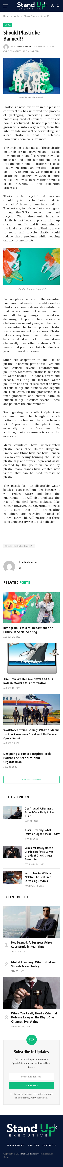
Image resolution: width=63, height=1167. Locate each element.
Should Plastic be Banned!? (19, 546)
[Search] (58, 6)
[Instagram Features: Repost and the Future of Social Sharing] (31, 607)
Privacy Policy (29, 1097)
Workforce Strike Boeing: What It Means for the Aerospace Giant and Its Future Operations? (31, 734)
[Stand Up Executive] (31, 6)
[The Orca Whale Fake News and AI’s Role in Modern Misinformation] (31, 658)
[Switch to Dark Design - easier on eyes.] (52, 5)
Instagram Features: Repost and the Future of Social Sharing (28, 630)
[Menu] (5, 6)
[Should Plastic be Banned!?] (31, 76)
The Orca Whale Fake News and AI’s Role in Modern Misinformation (28, 681)
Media (8, 25)
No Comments (13, 51)
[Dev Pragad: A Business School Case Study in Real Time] (12, 812)
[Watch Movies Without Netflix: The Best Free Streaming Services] (12, 877)
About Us (33, 1145)
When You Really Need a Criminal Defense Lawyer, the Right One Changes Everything (34, 1017)
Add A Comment (31, 779)
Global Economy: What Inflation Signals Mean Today (33, 964)
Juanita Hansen (22, 47)
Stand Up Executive (30, 1153)
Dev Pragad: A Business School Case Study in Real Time (40, 812)
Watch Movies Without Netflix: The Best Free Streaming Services (38, 877)
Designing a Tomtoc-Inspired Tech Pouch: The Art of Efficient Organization (27, 758)
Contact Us (49, 1145)
